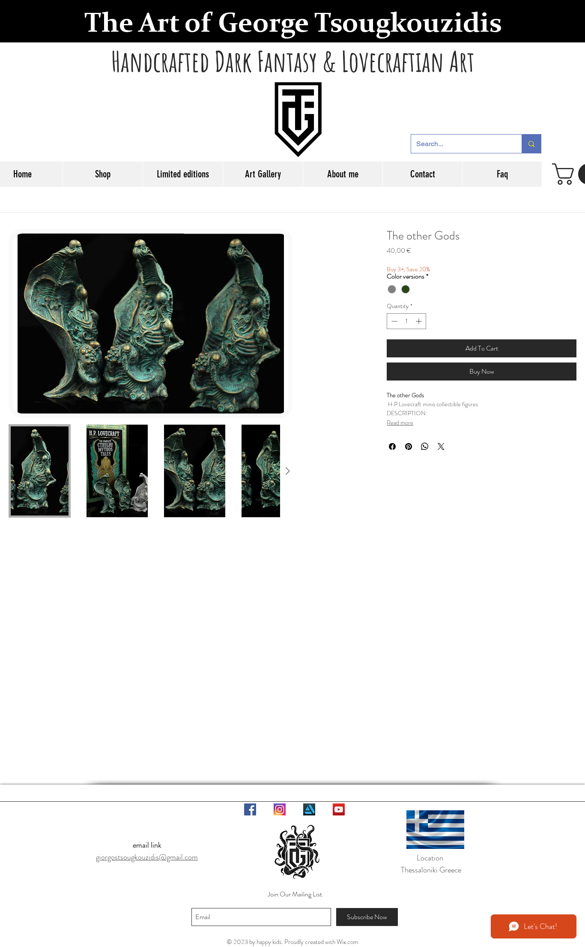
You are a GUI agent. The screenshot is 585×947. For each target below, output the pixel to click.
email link (147, 845)
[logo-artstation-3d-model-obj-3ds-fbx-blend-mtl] (309, 809)
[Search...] (531, 144)
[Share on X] (441, 446)
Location (431, 857)
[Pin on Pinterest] (408, 446)
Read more (400, 422)
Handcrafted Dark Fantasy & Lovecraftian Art (293, 61)
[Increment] (419, 321)
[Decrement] (393, 321)
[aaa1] (280, 809)
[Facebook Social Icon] (250, 809)
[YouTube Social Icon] (339, 809)
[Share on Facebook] (392, 446)
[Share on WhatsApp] (425, 446)
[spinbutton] (406, 321)
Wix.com (347, 942)
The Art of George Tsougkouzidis (292, 25)
